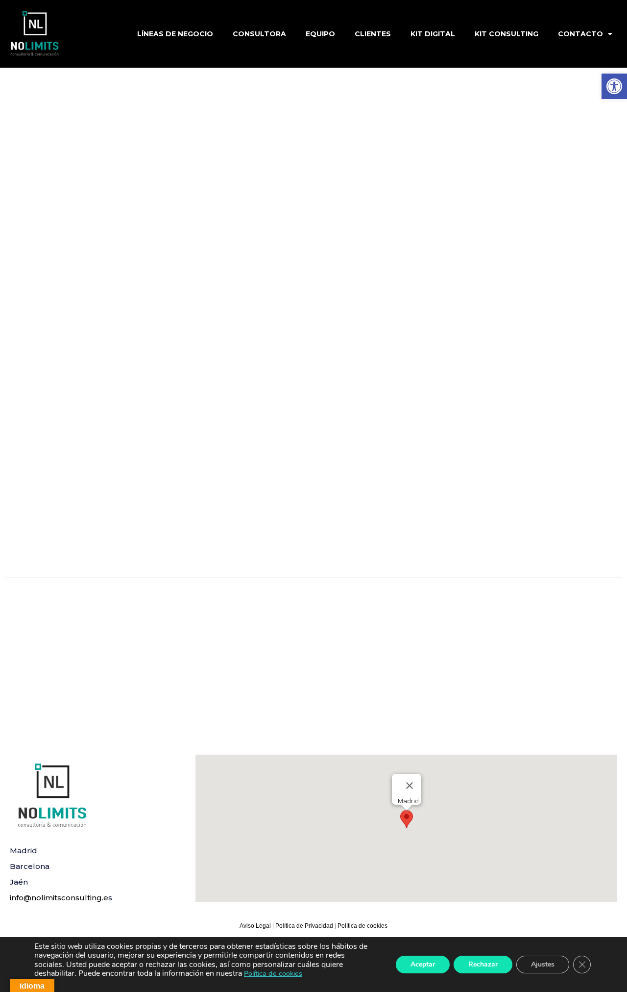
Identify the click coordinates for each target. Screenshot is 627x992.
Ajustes (543, 964)
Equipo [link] (320, 33)
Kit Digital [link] (432, 33)
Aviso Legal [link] (255, 925)
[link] (614, 86)
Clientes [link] (373, 33)
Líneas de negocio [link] (175, 33)
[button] (406, 819)
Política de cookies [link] (362, 925)
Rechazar (483, 964)
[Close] (409, 785)
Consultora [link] (259, 33)
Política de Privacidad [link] (305, 925)
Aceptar (422, 964)
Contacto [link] (580, 33)
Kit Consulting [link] (506, 33)
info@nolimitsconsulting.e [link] (59, 897)
